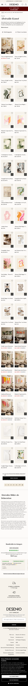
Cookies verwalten (20, 652)
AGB (17, 642)
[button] (14, 683)
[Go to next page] (22, 485)
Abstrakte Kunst (18, 12)
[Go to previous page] (5, 485)
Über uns (11, 634)
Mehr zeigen (14, 478)
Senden (14, 625)
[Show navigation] (2, 4)
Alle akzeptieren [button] (14, 676)
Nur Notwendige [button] (14, 680)
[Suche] (5, 4)
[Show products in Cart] (25, 4)
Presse (12, 637)
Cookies (18, 645)
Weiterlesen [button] (4, 27)
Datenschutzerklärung (12, 628)
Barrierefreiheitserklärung (7, 647)
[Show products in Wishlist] (22, 4)
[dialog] (14, 671)
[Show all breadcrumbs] (2, 12)
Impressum (11, 639)
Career (12, 642)
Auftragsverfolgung (20, 639)
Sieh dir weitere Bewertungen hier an (13, 573)
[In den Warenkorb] (12, 52)
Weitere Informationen (14, 673)
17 (19, 485)
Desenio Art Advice (20, 634)
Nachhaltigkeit (10, 645)
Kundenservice (19, 637)
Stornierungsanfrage (21, 650)
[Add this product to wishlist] (12, 39)
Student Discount (9, 650)
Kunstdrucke (9, 12)
